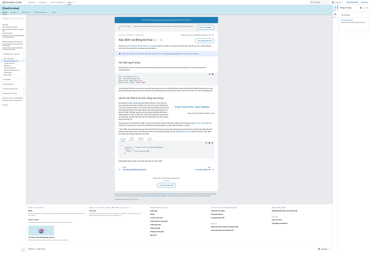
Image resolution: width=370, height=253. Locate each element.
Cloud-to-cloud (10, 8)
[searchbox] (13, 18)
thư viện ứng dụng (172, 53)
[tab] (123, 139)
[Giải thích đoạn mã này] (209, 74)
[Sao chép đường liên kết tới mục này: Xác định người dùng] (142, 63)
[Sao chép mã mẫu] (212, 142)
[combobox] (319, 2)
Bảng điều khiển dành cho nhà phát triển (284, 211)
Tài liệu (69, 2)
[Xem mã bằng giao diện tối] (212, 74)
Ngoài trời (153, 235)
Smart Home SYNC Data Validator (192, 107)
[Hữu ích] (209, 35)
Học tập (13, 12)
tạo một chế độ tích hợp (140, 46)
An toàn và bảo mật (156, 218)
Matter (30, 211)
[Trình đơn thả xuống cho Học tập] (18, 12)
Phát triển (32, 2)
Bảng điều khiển (352, 2)
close (367, 8)
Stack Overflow (277, 220)
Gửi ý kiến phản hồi (205, 41)
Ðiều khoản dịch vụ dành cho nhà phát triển (224, 227)
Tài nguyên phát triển (218, 218)
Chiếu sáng (153, 211)
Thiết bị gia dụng (155, 225)
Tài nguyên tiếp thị (217, 214)
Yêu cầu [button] (122, 139)
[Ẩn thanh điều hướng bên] (23, 249)
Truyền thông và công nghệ (158, 221)
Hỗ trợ (54, 12)
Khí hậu (152, 214)
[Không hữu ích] (212, 35)
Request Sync (186, 131)
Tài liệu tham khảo (40, 12)
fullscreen (364, 8)
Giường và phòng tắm (157, 231)
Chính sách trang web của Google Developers (154, 196)
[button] (11, 54)
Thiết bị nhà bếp (155, 228)
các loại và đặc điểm (202, 123)
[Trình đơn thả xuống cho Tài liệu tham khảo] (48, 12)
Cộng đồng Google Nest (280, 223)
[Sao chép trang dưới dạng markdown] (161, 40)
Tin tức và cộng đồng (56, 2)
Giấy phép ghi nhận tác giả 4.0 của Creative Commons (166, 194)
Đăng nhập (364, 2)
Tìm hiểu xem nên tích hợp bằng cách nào (41, 237)
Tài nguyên (42, 2)
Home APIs (92, 211)
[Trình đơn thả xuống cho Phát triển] (30, 12)
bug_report (361, 8)
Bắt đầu (4, 12)
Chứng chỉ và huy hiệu (218, 211)
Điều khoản (31, 249)
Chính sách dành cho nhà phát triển (222, 230)
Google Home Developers (126, 35)
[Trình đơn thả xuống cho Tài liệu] (73, 2)
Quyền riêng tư (41, 249)
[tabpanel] (166, 149)
